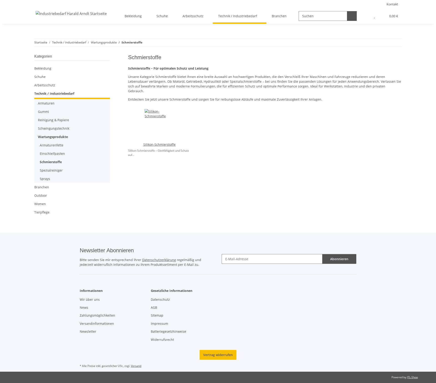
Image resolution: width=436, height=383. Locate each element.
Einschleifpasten (52, 153)
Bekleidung (42, 68)
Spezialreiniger (51, 170)
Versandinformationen (97, 323)
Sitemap (157, 315)
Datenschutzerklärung (159, 260)
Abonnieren (339, 259)
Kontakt (392, 4)
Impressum (159, 323)
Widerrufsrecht (162, 339)
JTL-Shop (412, 377)
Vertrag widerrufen (218, 355)
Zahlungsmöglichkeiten (97, 315)
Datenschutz (160, 299)
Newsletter (88, 331)
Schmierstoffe (51, 162)
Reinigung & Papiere (53, 120)
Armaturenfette (51, 145)
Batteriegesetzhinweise (168, 331)
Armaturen (46, 103)
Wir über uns (90, 299)
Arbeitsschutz (44, 85)
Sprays (45, 179)
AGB (154, 307)
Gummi (43, 111)
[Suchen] (352, 16)
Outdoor (40, 195)
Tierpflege (42, 212)
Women (40, 204)
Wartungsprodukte (53, 137)
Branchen (41, 187)
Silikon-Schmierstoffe (159, 144)
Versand (136, 366)
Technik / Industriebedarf (54, 93)
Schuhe (40, 77)
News (84, 307)
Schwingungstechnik (53, 128)
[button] (365, 16)
